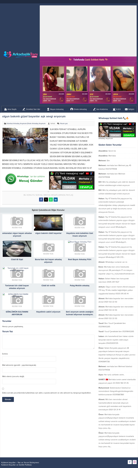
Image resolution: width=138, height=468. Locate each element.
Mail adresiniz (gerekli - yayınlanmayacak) (19, 365)
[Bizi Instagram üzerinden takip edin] (135, 462)
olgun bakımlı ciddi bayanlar (48, 233)
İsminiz (5, 354)
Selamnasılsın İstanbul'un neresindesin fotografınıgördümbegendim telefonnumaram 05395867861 (116, 391)
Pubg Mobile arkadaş (79, 285)
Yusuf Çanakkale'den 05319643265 (119, 331)
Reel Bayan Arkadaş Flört (79, 259)
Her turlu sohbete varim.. (114, 375)
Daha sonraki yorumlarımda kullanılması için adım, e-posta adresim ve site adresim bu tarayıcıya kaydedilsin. (46, 393)
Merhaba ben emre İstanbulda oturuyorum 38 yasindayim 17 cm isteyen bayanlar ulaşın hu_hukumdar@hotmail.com (116, 270)
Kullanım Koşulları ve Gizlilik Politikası (16, 465)
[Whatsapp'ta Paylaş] (51, 200)
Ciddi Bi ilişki (17, 259)
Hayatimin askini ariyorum (48, 312)
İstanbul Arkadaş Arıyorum (17, 123)
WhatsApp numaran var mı (116, 262)
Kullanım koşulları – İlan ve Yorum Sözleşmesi (20, 462)
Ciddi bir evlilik (48, 285)
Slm (108, 160)
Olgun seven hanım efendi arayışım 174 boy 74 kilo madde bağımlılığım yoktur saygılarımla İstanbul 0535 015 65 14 (117, 290)
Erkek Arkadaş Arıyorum (36, 123)
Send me (112, 151)
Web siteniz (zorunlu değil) (13, 376)
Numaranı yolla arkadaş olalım (123, 451)
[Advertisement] (88, 31)
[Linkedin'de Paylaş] (56, 200)
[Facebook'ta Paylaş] (41, 200)
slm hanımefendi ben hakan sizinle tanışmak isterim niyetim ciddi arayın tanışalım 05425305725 (116, 339)
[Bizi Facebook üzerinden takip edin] (130, 462)
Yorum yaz (64, 123)
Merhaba (112, 156)
